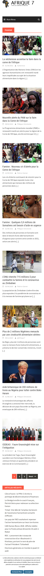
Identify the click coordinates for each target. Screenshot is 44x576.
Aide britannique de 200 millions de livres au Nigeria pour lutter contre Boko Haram (21, 390)
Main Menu (11, 19)
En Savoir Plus (17, 572)
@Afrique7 (21, 338)
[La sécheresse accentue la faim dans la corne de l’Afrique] (22, 45)
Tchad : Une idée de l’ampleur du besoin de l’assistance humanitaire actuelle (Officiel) (21, 513)
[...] (26, 78)
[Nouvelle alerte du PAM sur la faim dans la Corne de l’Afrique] (22, 100)
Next (31, 476)
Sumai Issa (21, 66)
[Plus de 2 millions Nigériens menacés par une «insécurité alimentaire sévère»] (22, 316)
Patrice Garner (22, 173)
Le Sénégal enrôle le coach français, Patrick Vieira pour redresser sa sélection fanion (22, 503)
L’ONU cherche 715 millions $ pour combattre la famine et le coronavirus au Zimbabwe (20, 280)
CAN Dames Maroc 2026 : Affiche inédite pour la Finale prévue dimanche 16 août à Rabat (22, 529)
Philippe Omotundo (24, 124)
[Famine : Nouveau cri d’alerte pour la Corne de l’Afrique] (22, 152)
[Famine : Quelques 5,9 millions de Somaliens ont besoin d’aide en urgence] (22, 206)
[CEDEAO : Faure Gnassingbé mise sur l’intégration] (22, 429)
